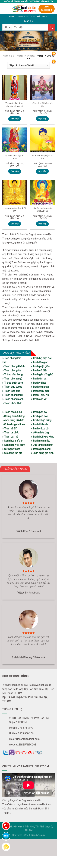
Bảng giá (28, 21)
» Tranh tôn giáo (39, 362)
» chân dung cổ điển (13, 420)
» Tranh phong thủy (12, 394)
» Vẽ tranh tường (40, 432)
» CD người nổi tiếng (13, 416)
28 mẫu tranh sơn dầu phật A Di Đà (42, 209)
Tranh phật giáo (26, 56)
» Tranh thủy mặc (40, 390)
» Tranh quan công (41, 448)
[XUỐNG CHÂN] (53, 61)
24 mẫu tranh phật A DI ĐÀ (42, 157)
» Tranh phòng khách (13, 366)
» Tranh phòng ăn (11, 370)
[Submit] (51, 27)
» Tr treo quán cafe (12, 382)
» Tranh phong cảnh (12, 399)
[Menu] (4, 9)
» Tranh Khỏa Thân (12, 403)
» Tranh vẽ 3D (9, 428)
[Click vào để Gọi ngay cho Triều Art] (28, 751)
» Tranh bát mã (10, 436)
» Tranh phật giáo (40, 366)
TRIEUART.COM (27, 744)
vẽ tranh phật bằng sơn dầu (42, 104)
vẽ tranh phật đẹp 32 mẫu (14, 157)
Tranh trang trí (24, 17)
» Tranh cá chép (10, 432)
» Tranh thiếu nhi (39, 424)
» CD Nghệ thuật (11, 448)
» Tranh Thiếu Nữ (40, 394)
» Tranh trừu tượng (12, 386)
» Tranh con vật (39, 399)
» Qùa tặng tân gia (12, 452)
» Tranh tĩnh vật (39, 378)
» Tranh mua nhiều (40, 440)
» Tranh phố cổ (39, 412)
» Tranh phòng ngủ (12, 378)
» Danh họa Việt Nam (13, 444)
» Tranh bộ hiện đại (41, 358)
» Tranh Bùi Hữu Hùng (42, 436)
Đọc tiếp (15, 119)
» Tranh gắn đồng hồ (42, 374)
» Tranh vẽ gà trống (41, 420)
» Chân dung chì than (13, 424)
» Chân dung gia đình (42, 452)
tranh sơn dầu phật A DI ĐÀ (15, 209)
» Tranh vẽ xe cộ (39, 428)
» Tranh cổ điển (39, 370)
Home (11, 17)
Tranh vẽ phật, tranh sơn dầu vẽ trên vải (14, 104)
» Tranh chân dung (12, 412)
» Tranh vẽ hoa (38, 382)
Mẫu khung (42, 17)
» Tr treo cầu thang (12, 374)
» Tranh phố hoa (39, 416)
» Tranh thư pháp (40, 386)
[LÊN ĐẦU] (53, 53)
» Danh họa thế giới (12, 440)
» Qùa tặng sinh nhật (42, 444)
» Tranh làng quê (11, 390)
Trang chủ (8, 56)
